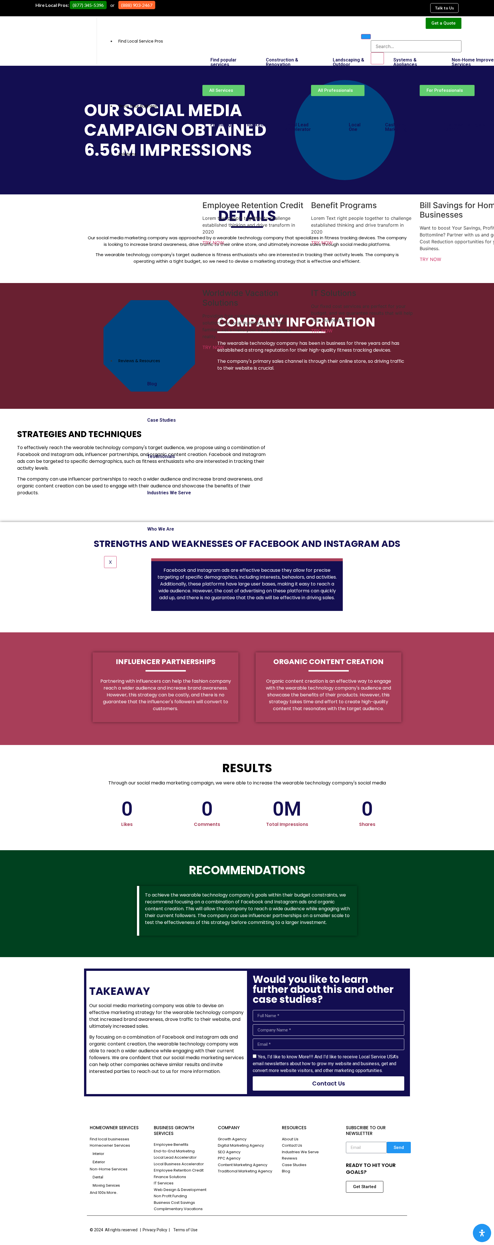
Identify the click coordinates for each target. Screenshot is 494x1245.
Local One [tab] (354, 127)
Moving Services (107, 1185)
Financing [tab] (220, 125)
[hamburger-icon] (366, 36)
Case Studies (161, 420)
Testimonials (161, 456)
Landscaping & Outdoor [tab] (348, 62)
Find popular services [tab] (223, 62)
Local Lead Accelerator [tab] (298, 127)
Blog (152, 384)
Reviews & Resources (139, 361)
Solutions (127, 154)
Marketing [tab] (258, 125)
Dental (98, 1177)
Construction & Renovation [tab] (282, 62)
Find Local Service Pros (140, 41)
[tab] (406, 127)
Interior (99, 1154)
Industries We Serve (169, 492)
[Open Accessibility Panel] (482, 1233)
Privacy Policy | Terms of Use (170, 1230)
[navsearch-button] (374, 34)
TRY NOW (213, 243)
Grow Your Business (137, 106)
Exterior (99, 1162)
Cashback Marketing (396, 127)
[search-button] (377, 58)
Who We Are (160, 529)
